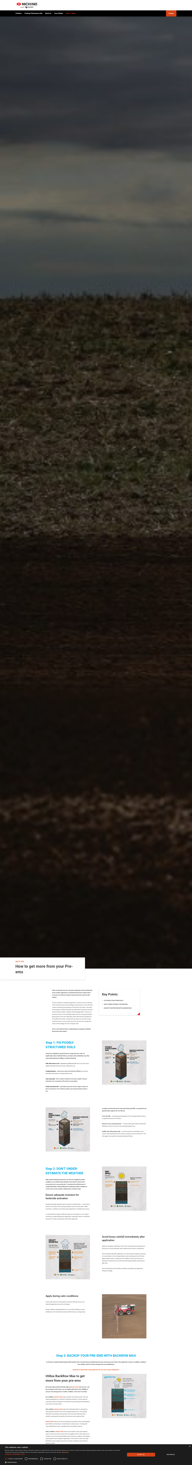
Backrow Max (75, 1387)
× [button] (189, 1446)
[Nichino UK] (27, 5)
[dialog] (96, 1454)
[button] (64, 1454)
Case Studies (58, 13)
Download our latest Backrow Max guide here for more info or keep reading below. (96, 1369)
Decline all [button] (171, 1454)
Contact (171, 13)
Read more (65, 1452)
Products (19, 13)
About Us (48, 13)
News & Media (71, 13)
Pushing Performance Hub (33, 13)
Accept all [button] (141, 1454)
